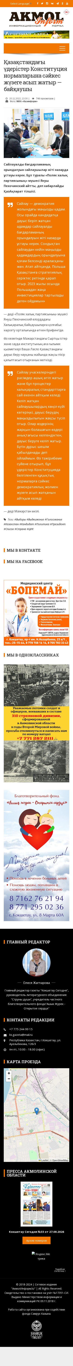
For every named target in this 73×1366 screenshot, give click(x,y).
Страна (21, 529)
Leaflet (44, 1160)
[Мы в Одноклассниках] (62, 3)
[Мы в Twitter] (42, 3)
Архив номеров (36, 1240)
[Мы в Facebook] (37, 3)
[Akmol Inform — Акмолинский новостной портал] (36, 19)
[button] (36, 1111)
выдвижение (36, 519)
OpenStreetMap (60, 1160)
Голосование (54, 519)
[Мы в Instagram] (47, 3)
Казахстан (12, 524)
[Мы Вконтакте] (52, 3)
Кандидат (27, 524)
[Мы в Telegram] (57, 3)
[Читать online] (36, 1204)
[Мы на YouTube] (67, 3)
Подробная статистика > (60, 1270)
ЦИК (31, 529)
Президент (59, 524)
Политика (42, 524)
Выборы (21, 519)
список (9, 529)
